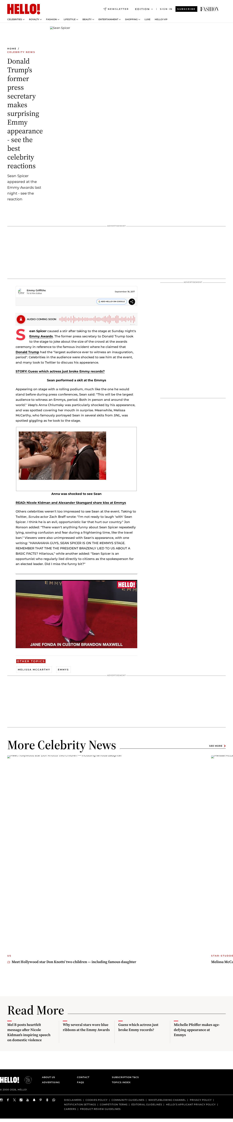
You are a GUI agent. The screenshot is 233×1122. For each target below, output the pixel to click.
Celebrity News (21, 52)
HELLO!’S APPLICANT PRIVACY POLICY (191, 1104)
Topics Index (121, 1082)
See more (215, 745)
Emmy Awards (41, 336)
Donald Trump (27, 352)
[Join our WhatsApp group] (53, 1100)
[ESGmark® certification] (26, 1080)
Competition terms (113, 1104)
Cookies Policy (97, 1100)
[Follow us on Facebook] (8, 1100)
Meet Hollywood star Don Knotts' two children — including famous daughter (74, 961)
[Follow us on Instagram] (1, 1100)
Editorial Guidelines (146, 1104)
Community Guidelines (128, 1100)
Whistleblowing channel (167, 1100)
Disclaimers (73, 1100)
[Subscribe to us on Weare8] (47, 1100)
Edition (142, 9)
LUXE (147, 19)
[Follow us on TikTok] (21, 1100)
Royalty (34, 19)
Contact (83, 1077)
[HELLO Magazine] (23, 9)
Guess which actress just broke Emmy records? (138, 1027)
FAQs (80, 1082)
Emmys (63, 669)
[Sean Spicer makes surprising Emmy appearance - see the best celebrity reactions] (209, 9)
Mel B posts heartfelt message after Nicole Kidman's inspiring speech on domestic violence (28, 1032)
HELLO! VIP (161, 19)
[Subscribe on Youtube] (27, 1100)
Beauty (87, 19)
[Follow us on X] (14, 1100)
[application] (76, 614)
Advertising (51, 1082)
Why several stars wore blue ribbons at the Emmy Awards (86, 1027)
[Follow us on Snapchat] (34, 1100)
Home (12, 48)
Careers (70, 1109)
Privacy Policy (201, 1100)
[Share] (132, 302)
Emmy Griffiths (36, 290)
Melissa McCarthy (34, 669)
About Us (48, 1077)
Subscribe (186, 9)
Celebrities (14, 19)
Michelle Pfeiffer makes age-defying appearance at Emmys (197, 1029)
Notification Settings (80, 1104)
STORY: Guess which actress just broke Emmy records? (60, 371)
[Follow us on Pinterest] (40, 1100)
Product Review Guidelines (100, 1109)
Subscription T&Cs (124, 1077)
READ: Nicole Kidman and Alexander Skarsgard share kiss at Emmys (71, 503)
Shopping (131, 19)
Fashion (51, 19)
